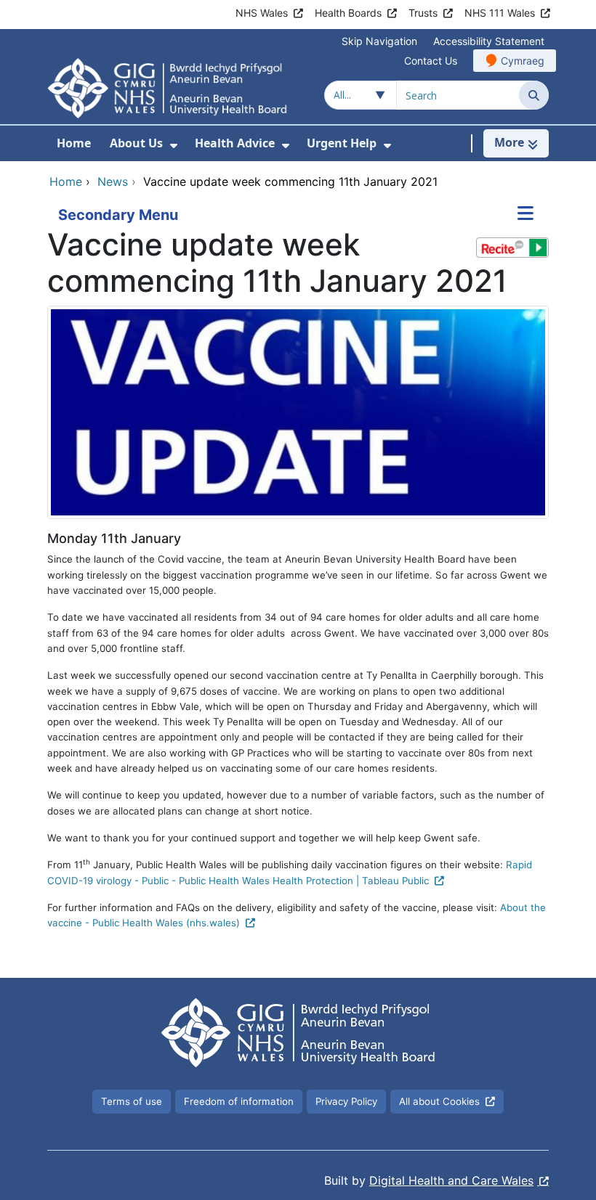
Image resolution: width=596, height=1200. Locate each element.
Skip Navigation (379, 41)
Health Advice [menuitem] (235, 143)
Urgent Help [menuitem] (341, 143)
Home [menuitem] (74, 143)
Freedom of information (239, 1101)
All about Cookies (439, 1101)
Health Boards (348, 13)
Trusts (423, 13)
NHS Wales (261, 13)
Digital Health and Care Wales (451, 1180)
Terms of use (131, 1101)
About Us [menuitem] (136, 143)
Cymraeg (522, 60)
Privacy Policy (346, 1101)
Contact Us (430, 60)
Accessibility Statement (488, 41)
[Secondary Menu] (525, 214)
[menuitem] (174, 145)
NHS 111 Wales (499, 13)
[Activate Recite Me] (512, 247)
